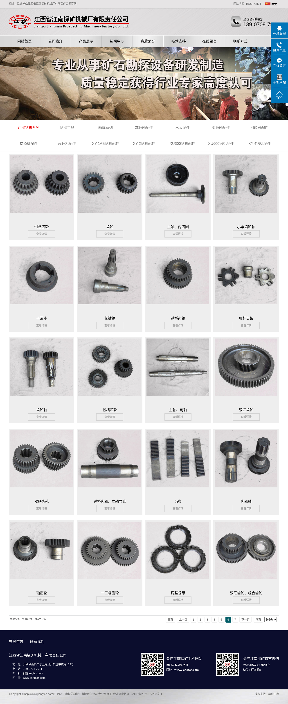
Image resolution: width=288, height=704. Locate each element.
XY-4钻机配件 (259, 144)
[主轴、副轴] (177, 370)
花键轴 (109, 318)
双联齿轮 (246, 410)
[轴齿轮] (41, 553)
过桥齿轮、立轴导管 (110, 501)
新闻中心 (117, 41)
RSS (249, 3)
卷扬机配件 (29, 144)
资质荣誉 (148, 41)
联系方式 (240, 41)
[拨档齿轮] (109, 370)
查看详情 (41, 233)
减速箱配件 (144, 128)
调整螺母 (178, 593)
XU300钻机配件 (182, 144)
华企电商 (273, 694)
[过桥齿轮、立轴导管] (109, 461)
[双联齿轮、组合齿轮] (246, 553)
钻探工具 (67, 128)
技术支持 (178, 41)
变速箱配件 (221, 128)
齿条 (178, 501)
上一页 (183, 619)
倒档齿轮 (41, 227)
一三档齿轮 (110, 593)
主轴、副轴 (178, 410)
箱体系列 (105, 128)
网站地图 (238, 3)
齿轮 (109, 227)
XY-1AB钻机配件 (105, 144)
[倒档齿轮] (41, 186)
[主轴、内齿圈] (177, 186)
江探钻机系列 (28, 128)
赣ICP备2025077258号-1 (146, 694)
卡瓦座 (41, 318)
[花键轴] (109, 278)
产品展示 (86, 41)
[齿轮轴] (41, 370)
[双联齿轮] (246, 370)
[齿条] (177, 461)
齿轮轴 (41, 410)
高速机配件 (67, 144)
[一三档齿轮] (109, 553)
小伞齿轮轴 (246, 227)
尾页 (258, 619)
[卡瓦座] (41, 278)
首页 (170, 619)
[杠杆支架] (246, 278)
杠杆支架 (246, 318)
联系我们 (37, 641)
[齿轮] (109, 186)
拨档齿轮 (110, 410)
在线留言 (209, 41)
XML (256, 3)
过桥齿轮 (178, 318)
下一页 (245, 619)
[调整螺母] (177, 553)
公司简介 (55, 41)
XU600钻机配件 (221, 144)
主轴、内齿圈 (178, 227)
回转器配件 (259, 128)
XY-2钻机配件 (144, 144)
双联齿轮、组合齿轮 (246, 593)
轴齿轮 (41, 593)
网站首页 (24, 41)
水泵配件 (182, 128)
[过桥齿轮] (177, 278)
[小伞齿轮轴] (246, 186)
